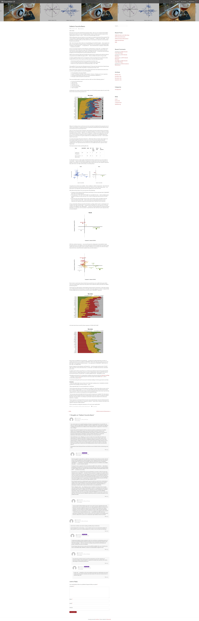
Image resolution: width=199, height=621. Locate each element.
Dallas (83, 406)
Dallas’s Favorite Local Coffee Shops (122, 35)
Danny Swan (78, 418)
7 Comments (94, 406)
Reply (107, 449)
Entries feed (117, 100)
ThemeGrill (109, 619)
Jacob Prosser (117, 57)
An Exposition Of (8, 2)
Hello (69, 411)
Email (71, 603)
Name (71, 599)
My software (183, 1)
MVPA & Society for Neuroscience (103, 411)
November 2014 (118, 78)
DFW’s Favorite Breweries (120, 36)
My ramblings (192, 1)
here (101, 376)
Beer (71, 406)
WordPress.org (118, 104)
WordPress (97, 619)
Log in (116, 99)
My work (177, 1)
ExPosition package (105, 375)
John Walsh (117, 60)
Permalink (78, 420)
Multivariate (87, 406)
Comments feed (118, 102)
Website (71, 607)
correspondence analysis (77, 406)
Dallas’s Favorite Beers (119, 40)
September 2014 (118, 79)
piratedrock (81, 28)
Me (171, 1)
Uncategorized (118, 89)
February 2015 (117, 74)
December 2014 (118, 76)
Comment (71, 586)
